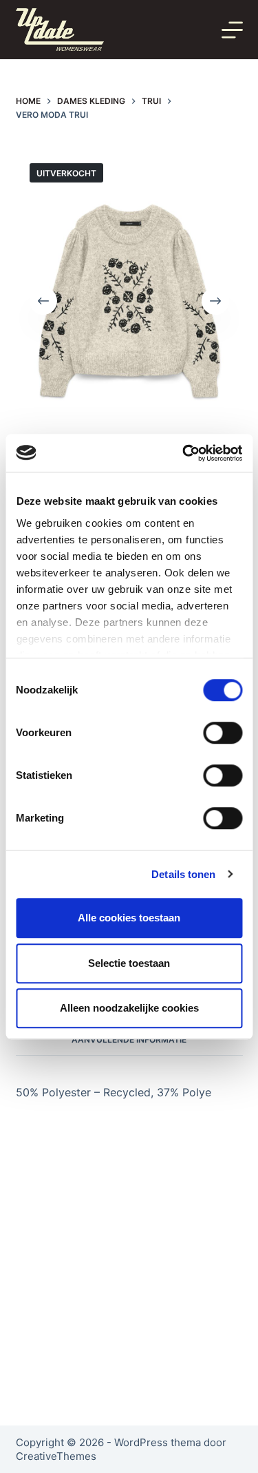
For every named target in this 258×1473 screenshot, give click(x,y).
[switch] (222, 733)
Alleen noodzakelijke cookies (129, 1008)
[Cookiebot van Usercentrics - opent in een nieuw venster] (183, 453)
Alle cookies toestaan (129, 917)
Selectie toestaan (129, 963)
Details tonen (183, 874)
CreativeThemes (56, 1456)
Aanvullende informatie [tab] (129, 1039)
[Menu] (232, 30)
